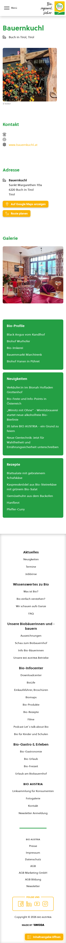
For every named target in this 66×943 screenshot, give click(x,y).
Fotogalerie (33, 798)
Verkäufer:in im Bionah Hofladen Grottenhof (30, 389)
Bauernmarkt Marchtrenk (24, 354)
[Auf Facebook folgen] (21, 904)
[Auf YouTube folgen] (37, 904)
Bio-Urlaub (31, 759)
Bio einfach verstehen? (31, 599)
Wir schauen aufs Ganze (31, 606)
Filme (31, 719)
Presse (33, 846)
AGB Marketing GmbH (33, 873)
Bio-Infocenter (31, 668)
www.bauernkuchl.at (23, 145)
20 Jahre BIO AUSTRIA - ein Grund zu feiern (33, 428)
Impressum (33, 852)
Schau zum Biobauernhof (31, 643)
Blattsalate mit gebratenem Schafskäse (26, 475)
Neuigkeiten (31, 559)
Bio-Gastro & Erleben (31, 744)
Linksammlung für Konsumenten (33, 791)
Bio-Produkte (31, 704)
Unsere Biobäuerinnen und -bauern (31, 626)
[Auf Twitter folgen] (29, 904)
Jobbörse (31, 574)
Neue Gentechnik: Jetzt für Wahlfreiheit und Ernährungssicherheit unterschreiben (33, 442)
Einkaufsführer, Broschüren (31, 690)
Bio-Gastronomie (31, 751)
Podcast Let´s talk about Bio (31, 727)
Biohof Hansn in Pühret (23, 361)
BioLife (31, 682)
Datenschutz (33, 859)
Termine (31, 566)
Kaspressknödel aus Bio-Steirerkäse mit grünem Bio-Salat (32, 486)
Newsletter (33, 886)
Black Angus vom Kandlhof (26, 334)
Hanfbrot (13, 502)
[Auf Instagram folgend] (45, 904)
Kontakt (33, 806)
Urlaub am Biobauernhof (31, 773)
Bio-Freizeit (31, 766)
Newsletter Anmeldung (33, 813)
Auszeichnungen (30, 635)
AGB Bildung (33, 879)
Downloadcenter (31, 675)
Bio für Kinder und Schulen (31, 734)
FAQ (31, 613)
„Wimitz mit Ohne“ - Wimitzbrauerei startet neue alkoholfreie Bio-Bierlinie (32, 415)
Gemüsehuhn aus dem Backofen (30, 496)
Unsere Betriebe (31, 658)
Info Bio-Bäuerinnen (31, 650)
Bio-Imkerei (15, 348)
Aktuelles (31, 552)
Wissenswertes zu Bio (31, 584)
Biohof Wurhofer (18, 341)
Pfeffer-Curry (16, 509)
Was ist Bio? (31, 591)
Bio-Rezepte (31, 712)
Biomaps (31, 697)
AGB (33, 866)
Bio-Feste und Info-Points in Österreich (26, 401)
